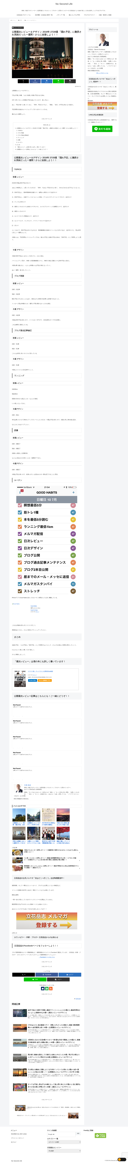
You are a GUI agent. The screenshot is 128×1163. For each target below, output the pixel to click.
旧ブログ (13, 1142)
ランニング (21, 137)
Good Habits (34, 606)
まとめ (18, 144)
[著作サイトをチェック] (42, 988)
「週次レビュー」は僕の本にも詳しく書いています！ (31, 147)
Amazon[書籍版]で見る (45, 680)
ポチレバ (37, 611)
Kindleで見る (32, 680)
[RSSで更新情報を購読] (51, 988)
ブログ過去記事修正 (23, 135)
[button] (70, 81)
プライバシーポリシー (17, 1138)
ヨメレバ (35, 674)
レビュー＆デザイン (18, 27)
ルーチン (20, 142)
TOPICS (20, 130)
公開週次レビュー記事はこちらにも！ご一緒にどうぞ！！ (32, 149)
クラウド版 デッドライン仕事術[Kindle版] (40, 671)
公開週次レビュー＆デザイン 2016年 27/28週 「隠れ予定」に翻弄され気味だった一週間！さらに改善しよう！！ (47, 128)
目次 (44, 125)
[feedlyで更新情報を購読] (47, 988)
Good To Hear (34, 610)
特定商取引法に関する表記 (19, 1134)
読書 (19, 140)
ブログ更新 (21, 133)
